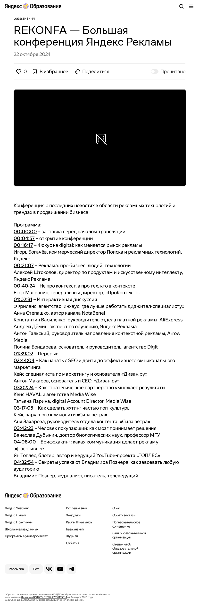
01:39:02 (23, 354)
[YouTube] (60, 569)
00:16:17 (23, 245)
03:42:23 (23, 428)
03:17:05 (23, 408)
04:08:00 (25, 442)
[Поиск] (181, 6)
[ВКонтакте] (49, 569)
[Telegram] (71, 569)
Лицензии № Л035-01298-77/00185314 (44, 597)
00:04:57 (24, 238)
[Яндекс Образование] (33, 6)
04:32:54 (24, 462)
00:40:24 (24, 286)
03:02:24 (24, 387)
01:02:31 (23, 299)
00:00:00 (25, 231)
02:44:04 (24, 360)
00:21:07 (24, 265)
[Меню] (191, 6)
